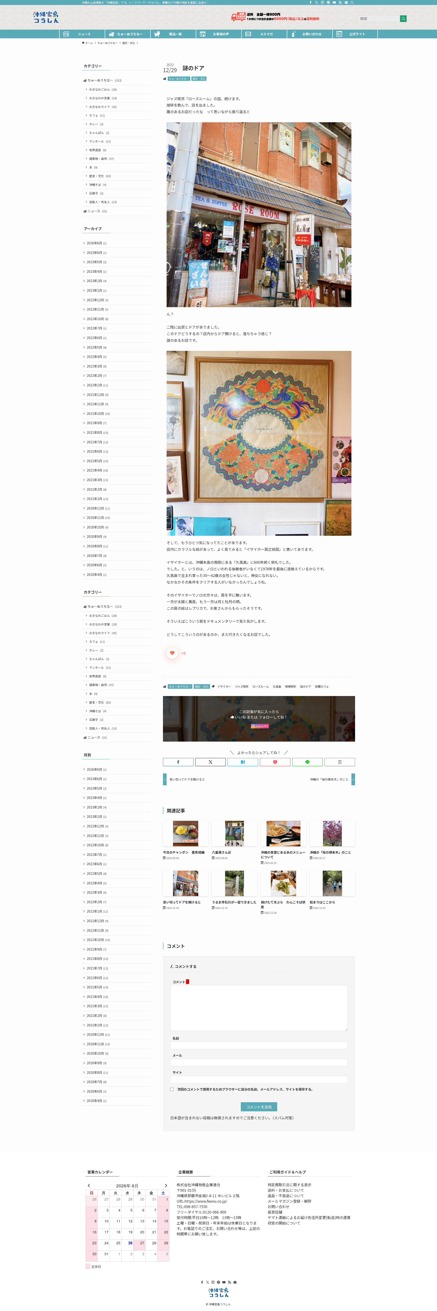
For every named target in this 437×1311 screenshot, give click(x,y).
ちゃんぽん (99, 132)
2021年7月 (97, 442)
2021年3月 (97, 479)
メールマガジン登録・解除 (289, 1201)
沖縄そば (97, 184)
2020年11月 (98, 517)
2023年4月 (97, 271)
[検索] (352, 2)
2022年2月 (97, 375)
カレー (96, 124)
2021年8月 (97, 432)
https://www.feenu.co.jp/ (206, 1201)
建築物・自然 (101, 158)
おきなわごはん (103, 89)
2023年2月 (97, 280)
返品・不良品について (286, 1195)
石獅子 (96, 193)
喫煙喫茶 (290, 686)
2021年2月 (97, 489)
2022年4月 (97, 356)
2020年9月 (97, 536)
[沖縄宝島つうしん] (164, 17)
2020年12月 (98, 508)
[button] (178, 762)
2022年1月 (97, 385)
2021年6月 (97, 451)
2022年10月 (97, 318)
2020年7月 (97, 555)
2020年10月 (97, 527)
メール (177, 1055)
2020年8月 (97, 546)
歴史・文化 (199, 78)
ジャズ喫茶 (242, 686)
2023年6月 (97, 252)
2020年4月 (97, 574)
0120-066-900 (214, 1212)
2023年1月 (97, 290)
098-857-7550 (195, 1206)
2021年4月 (97, 470)
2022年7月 (97, 328)
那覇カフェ (322, 686)
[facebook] (311, 2)
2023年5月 (97, 262)
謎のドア (305, 686)
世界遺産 (97, 150)
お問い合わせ (279, 1206)
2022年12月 (97, 300)
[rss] (340, 2)
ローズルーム (261, 686)
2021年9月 (97, 423)
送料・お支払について (286, 1190)
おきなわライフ (103, 107)
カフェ (97, 115)
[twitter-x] (317, 2)
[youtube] (334, 2)
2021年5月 (97, 461)
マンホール (100, 141)
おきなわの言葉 (103, 98)
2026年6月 (97, 243)
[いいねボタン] (172, 653)
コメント (181, 981)
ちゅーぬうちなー (179, 78)
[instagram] (322, 2)
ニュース (97, 211)
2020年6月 (97, 565)
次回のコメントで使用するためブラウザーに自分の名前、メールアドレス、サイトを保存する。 (245, 1089)
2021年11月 (97, 404)
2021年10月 (98, 413)
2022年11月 (97, 309)
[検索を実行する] (403, 18)
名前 (176, 1038)
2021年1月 (97, 498)
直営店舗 (275, 1212)
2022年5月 (97, 347)
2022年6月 (97, 337)
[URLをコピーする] (340, 762)
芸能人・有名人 (103, 202)
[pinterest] (328, 2)
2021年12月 (97, 394)
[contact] (346, 2)
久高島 (277, 686)
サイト (177, 1072)
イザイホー (224, 686)
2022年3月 (97, 366)
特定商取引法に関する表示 (289, 1184)
